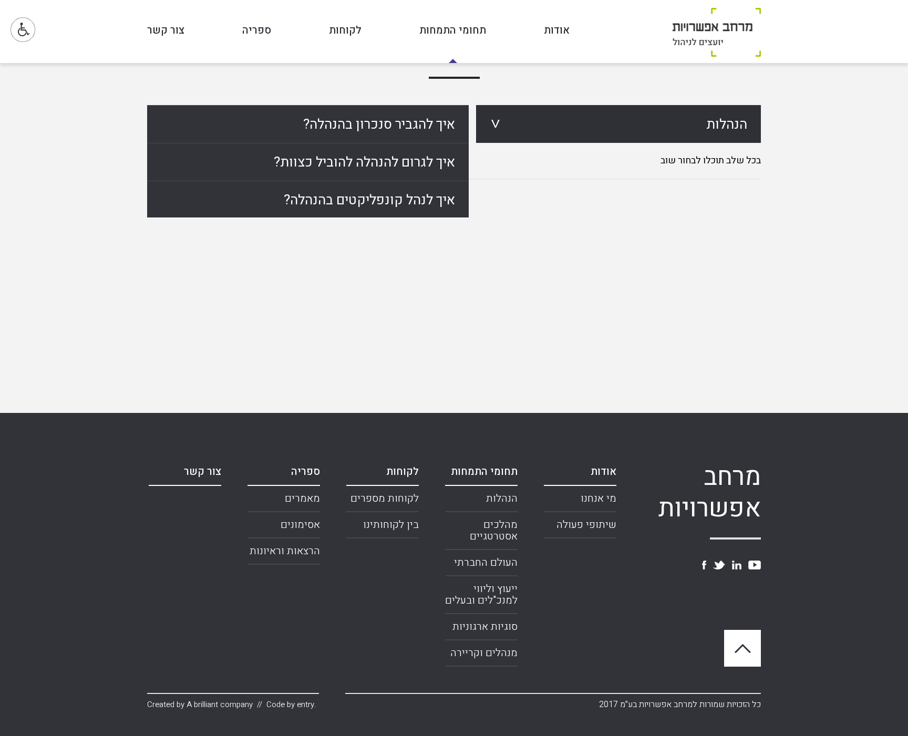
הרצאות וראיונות (285, 550)
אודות (557, 31)
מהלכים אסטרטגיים (494, 530)
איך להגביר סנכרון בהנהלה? (379, 124)
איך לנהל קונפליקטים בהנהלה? (369, 200)
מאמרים (302, 498)
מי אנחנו (598, 498)
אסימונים (300, 524)
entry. (306, 704)
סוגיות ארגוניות (485, 626)
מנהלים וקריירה (484, 652)
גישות (23, 29)
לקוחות (345, 31)
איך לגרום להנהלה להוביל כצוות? (364, 162)
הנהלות (726, 124)
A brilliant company (220, 704)
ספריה (256, 31)
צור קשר (165, 31)
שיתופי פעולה (586, 524)
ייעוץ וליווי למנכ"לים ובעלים (481, 594)
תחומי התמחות (452, 31)
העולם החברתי (486, 562)
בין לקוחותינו (391, 524)
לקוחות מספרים (384, 498)
